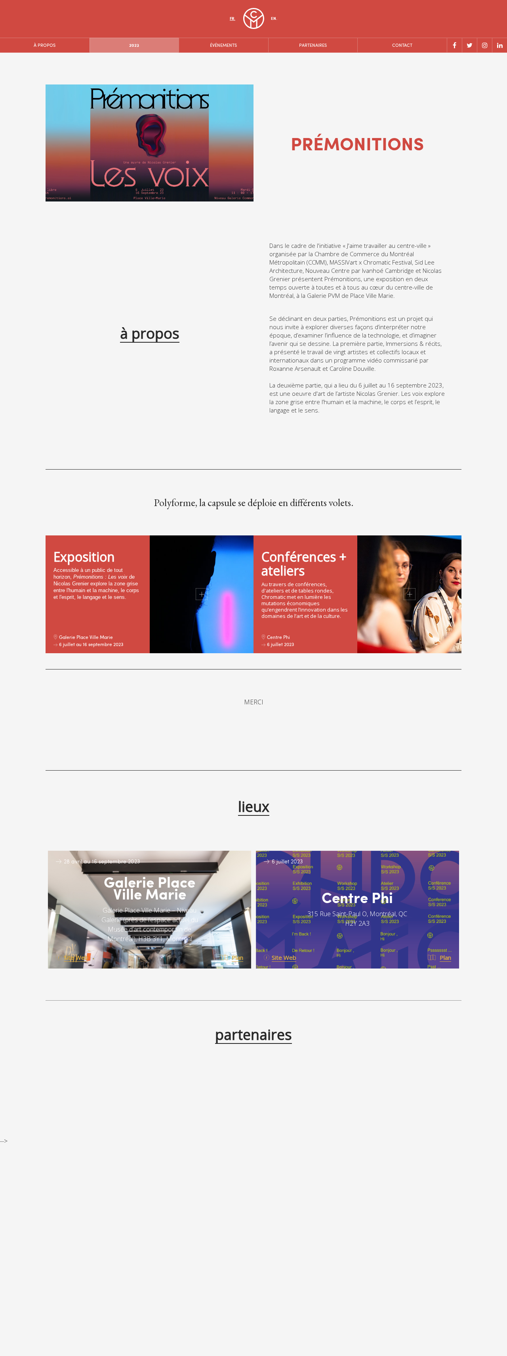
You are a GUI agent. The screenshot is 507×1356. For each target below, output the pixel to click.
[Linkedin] (499, 45)
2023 (134, 45)
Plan (237, 957)
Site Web (76, 957)
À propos (44, 45)
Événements (223, 45)
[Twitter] (469, 45)
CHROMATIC (253, 18)
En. (274, 18)
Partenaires (313, 45)
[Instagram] (484, 45)
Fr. (232, 18)
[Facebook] (454, 45)
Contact (402, 45)
